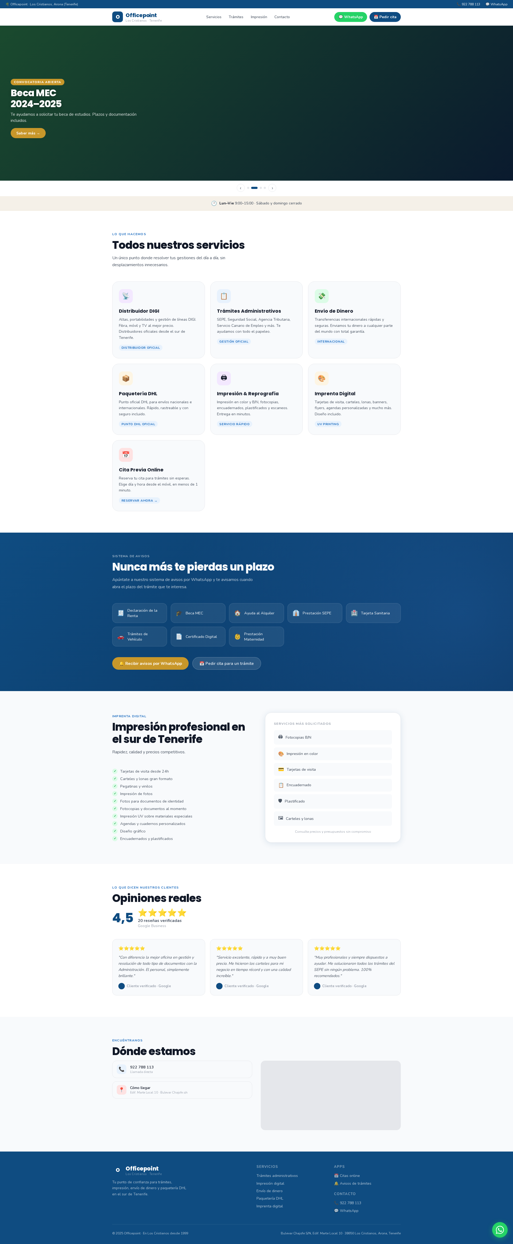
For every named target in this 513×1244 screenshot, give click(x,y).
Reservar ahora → (140, 500)
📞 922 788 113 (468, 4)
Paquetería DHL (269, 1198)
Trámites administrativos (277, 1175)
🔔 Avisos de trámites (352, 1183)
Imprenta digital (269, 1206)
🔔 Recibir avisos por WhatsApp (150, 663)
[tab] (248, 188)
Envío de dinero (269, 1190)
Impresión (259, 17)
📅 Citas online (347, 1175)
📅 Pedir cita (385, 17)
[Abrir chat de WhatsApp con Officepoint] (500, 1230)
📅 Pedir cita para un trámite (226, 663)
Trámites (236, 17)
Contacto (282, 17)
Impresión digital (270, 1183)
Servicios (213, 17)
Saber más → (28, 133)
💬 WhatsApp (496, 4)
